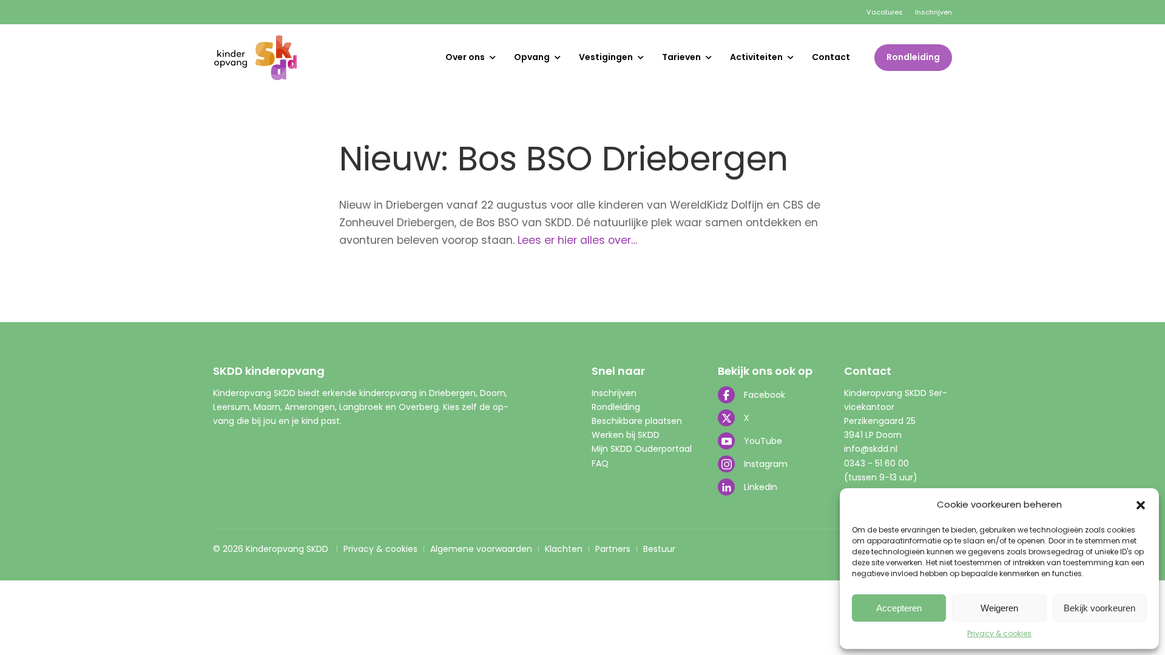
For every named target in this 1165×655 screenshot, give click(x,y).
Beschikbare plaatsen (637, 421)
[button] (1141, 505)
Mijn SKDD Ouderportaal (642, 449)
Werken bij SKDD (626, 435)
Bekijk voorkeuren (1099, 608)
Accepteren (899, 608)
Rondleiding (913, 57)
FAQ (600, 463)
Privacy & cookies (999, 633)
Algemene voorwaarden (481, 549)
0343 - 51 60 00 (876, 463)
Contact (831, 57)
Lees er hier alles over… (577, 240)
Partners (612, 549)
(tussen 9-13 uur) (880, 477)
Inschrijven (933, 12)
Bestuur (659, 549)
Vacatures (884, 12)
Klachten (563, 549)
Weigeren (999, 608)
